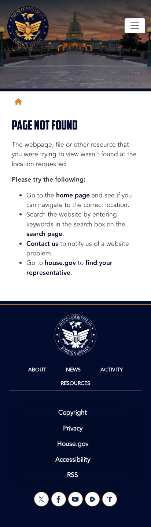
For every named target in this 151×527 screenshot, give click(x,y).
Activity (111, 370)
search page (44, 234)
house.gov (60, 263)
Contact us (42, 244)
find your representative (69, 267)
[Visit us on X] (41, 499)
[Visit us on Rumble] (92, 499)
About (37, 370)
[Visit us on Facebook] (58, 499)
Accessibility (72, 460)
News (73, 370)
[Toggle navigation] (135, 25)
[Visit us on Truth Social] (109, 499)
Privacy (72, 428)
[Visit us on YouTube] (75, 499)
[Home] (20, 102)
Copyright (72, 413)
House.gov (72, 444)
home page (73, 195)
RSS (72, 475)
